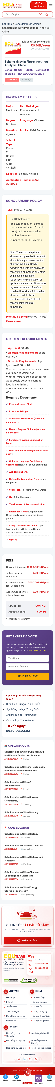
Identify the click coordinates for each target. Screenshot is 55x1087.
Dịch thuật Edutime (15, 1016)
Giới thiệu (10, 997)
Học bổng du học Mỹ (16, 1040)
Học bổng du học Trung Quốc (23, 709)
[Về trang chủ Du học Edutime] (14, 956)
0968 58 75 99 (41, 968)
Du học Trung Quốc (42, 1016)
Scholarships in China (27, 23)
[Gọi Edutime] (36, 1059)
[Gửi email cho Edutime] (30, 1059)
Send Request (27, 676)
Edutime (7, 23)
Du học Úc (37, 1006)
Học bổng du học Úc (40, 1033)
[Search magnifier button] (47, 15)
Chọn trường (38, 997)
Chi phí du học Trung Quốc (21, 714)
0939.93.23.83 (18, 731)
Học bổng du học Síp (16, 1048)
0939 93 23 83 (41, 963)
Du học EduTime (36, 1070)
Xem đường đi (12, 1011)
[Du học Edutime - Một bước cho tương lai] (12, 5)
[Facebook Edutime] (19, 1059)
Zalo (25, 1059)
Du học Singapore (41, 1020)
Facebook (11, 1020)
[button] (51, 5)
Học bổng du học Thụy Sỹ (39, 1041)
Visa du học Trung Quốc (20, 720)
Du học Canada (40, 1002)
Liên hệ (9, 1002)
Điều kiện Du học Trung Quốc (23, 703)
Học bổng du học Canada (14, 1034)
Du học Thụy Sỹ (40, 1011)
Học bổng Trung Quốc (41, 1048)
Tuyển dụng (11, 1006)
